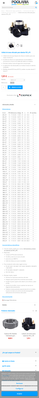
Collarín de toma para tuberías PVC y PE (28, 335)
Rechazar (19, 383)
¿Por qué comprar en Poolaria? (11, 353)
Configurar (19, 388)
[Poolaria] (20, 3)
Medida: (3, 79)
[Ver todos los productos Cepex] (24, 95)
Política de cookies (30, 378)
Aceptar (19, 394)
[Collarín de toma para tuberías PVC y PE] (28, 324)
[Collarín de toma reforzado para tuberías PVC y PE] (19, 29)
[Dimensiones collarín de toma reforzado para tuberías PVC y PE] (19, 45)
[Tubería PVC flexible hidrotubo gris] (10, 324)
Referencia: (4, 82)
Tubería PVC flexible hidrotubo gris (10, 335)
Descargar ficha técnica (10, 300)
